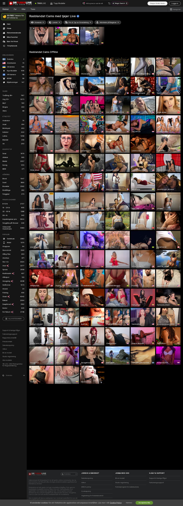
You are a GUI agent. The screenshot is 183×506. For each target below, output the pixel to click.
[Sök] (109, 3)
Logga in (175, 3)
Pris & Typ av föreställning (79, 22)
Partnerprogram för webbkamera (127, 487)
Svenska (67, 474)
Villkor (4, 349)
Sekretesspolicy (8, 345)
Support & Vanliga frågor (11, 330)
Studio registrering (9, 356)
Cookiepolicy (86, 491)
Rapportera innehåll (9, 338)
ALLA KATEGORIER (15, 319)
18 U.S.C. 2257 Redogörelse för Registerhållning (12, 365)
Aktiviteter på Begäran (108, 22)
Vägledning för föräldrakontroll (92, 496)
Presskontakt (7, 341)
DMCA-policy (86, 487)
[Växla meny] (4, 3)
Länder (55, 22)
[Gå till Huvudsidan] (20, 3)
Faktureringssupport (9, 334)
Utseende (37, 22)
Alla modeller (7, 360)
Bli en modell (7, 353)
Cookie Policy (116, 503)
